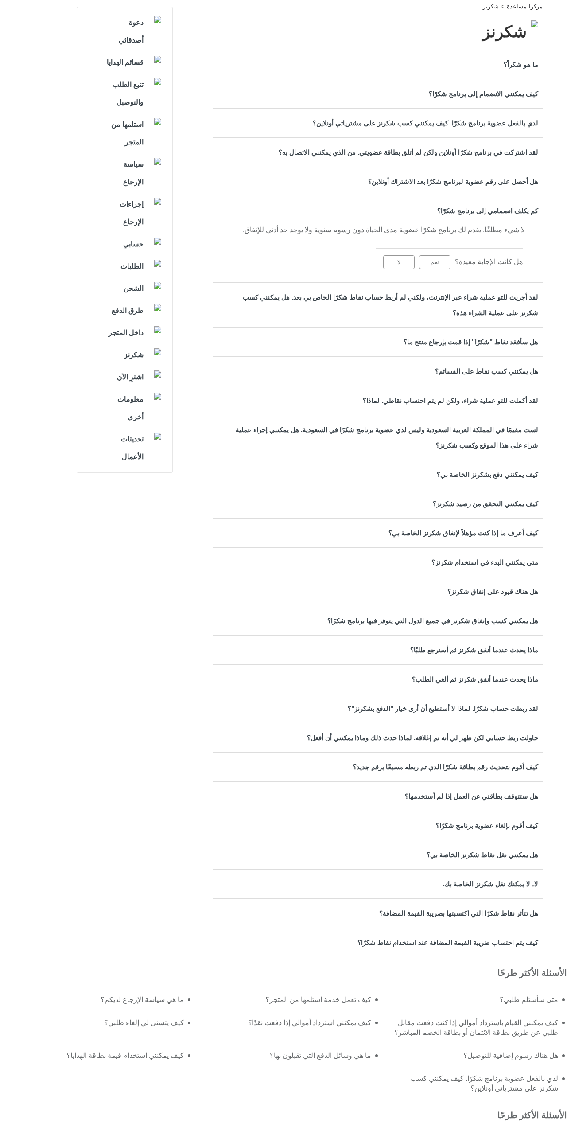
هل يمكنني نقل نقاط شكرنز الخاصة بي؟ (482, 854)
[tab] (378, 64)
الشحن (134, 288)
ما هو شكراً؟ (521, 64)
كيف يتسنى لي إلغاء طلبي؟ (144, 1022)
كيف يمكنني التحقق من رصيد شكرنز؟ (485, 503)
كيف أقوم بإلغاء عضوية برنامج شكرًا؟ (487, 825)
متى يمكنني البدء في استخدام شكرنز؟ (484, 562)
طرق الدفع (128, 310)
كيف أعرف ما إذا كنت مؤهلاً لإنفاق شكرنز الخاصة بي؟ (463, 533)
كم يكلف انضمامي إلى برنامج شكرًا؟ (487, 210)
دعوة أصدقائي (131, 31)
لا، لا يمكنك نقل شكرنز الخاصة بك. (490, 884)
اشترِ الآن (130, 377)
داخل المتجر (126, 332)
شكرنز (491, 6)
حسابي (133, 244)
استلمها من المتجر (127, 133)
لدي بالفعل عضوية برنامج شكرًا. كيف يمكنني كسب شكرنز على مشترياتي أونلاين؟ (425, 123)
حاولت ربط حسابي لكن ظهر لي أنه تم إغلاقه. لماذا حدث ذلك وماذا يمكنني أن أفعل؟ (422, 737)
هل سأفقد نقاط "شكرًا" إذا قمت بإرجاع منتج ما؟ (471, 342)
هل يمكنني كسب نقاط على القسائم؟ (486, 371)
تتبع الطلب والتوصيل (128, 93)
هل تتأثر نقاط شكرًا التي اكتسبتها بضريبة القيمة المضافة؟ (458, 913)
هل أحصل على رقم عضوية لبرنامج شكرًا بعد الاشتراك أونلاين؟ (453, 181)
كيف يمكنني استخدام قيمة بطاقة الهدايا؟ (125, 1055)
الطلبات (132, 266)
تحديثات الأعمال (132, 447)
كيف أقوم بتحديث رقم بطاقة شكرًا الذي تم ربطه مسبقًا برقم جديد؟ (445, 767)
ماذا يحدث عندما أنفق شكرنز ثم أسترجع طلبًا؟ (474, 650)
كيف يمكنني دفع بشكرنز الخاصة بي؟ (487, 474)
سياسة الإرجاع (133, 173)
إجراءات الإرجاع (132, 213)
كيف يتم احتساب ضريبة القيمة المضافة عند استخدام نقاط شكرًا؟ (447, 942)
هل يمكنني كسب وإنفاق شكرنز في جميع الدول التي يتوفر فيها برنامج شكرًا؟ (432, 620)
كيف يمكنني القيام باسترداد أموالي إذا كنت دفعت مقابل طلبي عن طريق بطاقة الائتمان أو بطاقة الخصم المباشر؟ (476, 1027)
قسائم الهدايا (125, 62)
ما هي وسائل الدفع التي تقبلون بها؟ (320, 1055)
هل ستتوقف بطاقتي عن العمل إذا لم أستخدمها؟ (471, 796)
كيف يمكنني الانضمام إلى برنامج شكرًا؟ (483, 94)
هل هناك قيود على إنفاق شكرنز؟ (492, 591)
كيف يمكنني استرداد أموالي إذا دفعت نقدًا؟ (309, 1022)
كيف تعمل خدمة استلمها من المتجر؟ (318, 999)
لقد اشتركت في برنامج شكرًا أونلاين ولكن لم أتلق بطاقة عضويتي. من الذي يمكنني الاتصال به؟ (408, 152)
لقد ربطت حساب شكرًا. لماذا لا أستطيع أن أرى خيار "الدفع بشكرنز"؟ (443, 708)
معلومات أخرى (130, 408)
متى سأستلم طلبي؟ (529, 999)
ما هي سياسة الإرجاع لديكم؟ (142, 999)
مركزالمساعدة (525, 6)
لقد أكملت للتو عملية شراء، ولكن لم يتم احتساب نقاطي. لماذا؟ (450, 400)
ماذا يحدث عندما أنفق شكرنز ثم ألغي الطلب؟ (475, 679)
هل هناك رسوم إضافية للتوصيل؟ (510, 1055)
